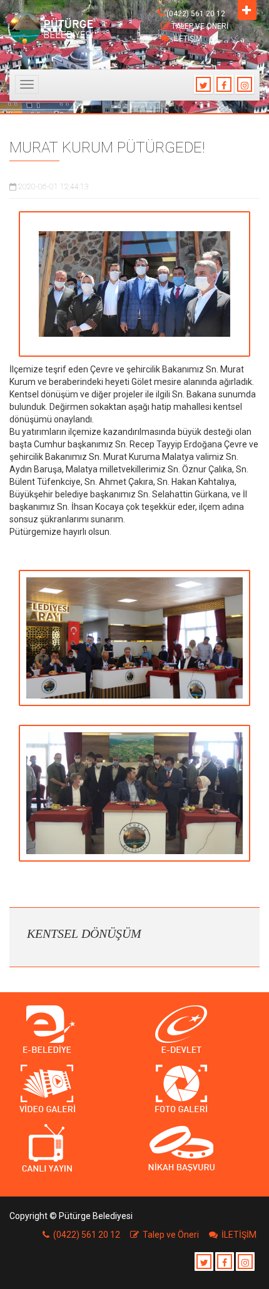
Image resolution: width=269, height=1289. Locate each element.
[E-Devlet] (202, 1030)
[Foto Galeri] (202, 1090)
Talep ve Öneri (199, 26)
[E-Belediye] (67, 1030)
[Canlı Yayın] (67, 1149)
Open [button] (247, 10)
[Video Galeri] (67, 1090)
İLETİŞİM (187, 38)
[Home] (54, 28)
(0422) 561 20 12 (195, 13)
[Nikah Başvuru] (202, 1149)
